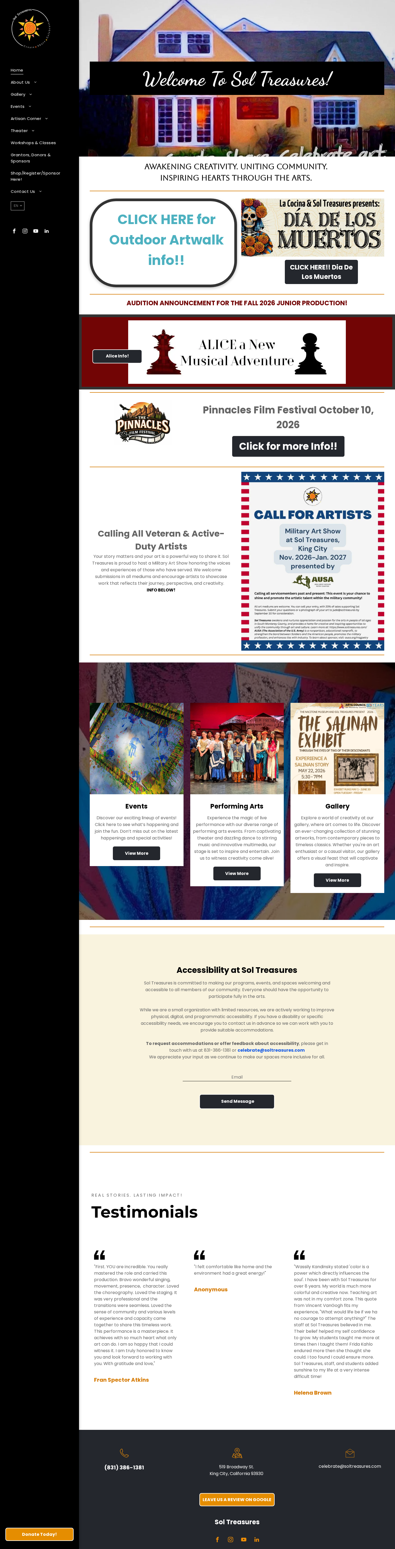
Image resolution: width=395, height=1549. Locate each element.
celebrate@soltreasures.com (350, 1466)
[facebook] (14, 232)
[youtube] (35, 232)
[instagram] (24, 232)
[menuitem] (37, 70)
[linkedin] (46, 232)
